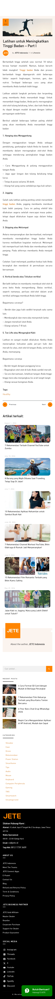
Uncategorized (12, 800)
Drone (8, 751)
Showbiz (9, 743)
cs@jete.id (13, 843)
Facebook (11, 959)
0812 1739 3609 (18, 847)
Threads (11, 954)
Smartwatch (11, 796)
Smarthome (11, 763)
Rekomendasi (11, 755)
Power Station (12, 759)
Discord (11, 986)
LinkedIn (11, 972)
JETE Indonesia (21, 53)
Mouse (8, 775)
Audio (8, 771)
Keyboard (10, 780)
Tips (7, 767)
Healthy (6, 394)
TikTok (10, 976)
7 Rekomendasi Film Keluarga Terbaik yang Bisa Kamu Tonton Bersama (33, 700)
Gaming (9, 788)
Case (8, 747)
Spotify (10, 981)
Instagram (12, 950)
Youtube (10, 967)
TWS (7, 792)
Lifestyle (36, 53)
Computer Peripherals (15, 784)
